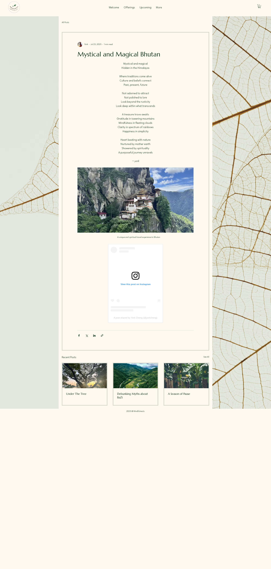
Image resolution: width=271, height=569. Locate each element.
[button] (259, 6)
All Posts (65, 22)
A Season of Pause (179, 394)
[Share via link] (102, 335)
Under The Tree (76, 394)
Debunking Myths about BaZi (132, 395)
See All (206, 357)
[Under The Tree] (84, 375)
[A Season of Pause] (186, 375)
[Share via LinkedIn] (94, 335)
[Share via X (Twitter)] (86, 335)
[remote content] (135, 283)
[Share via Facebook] (78, 335)
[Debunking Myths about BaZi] (135, 375)
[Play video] (135, 200)
